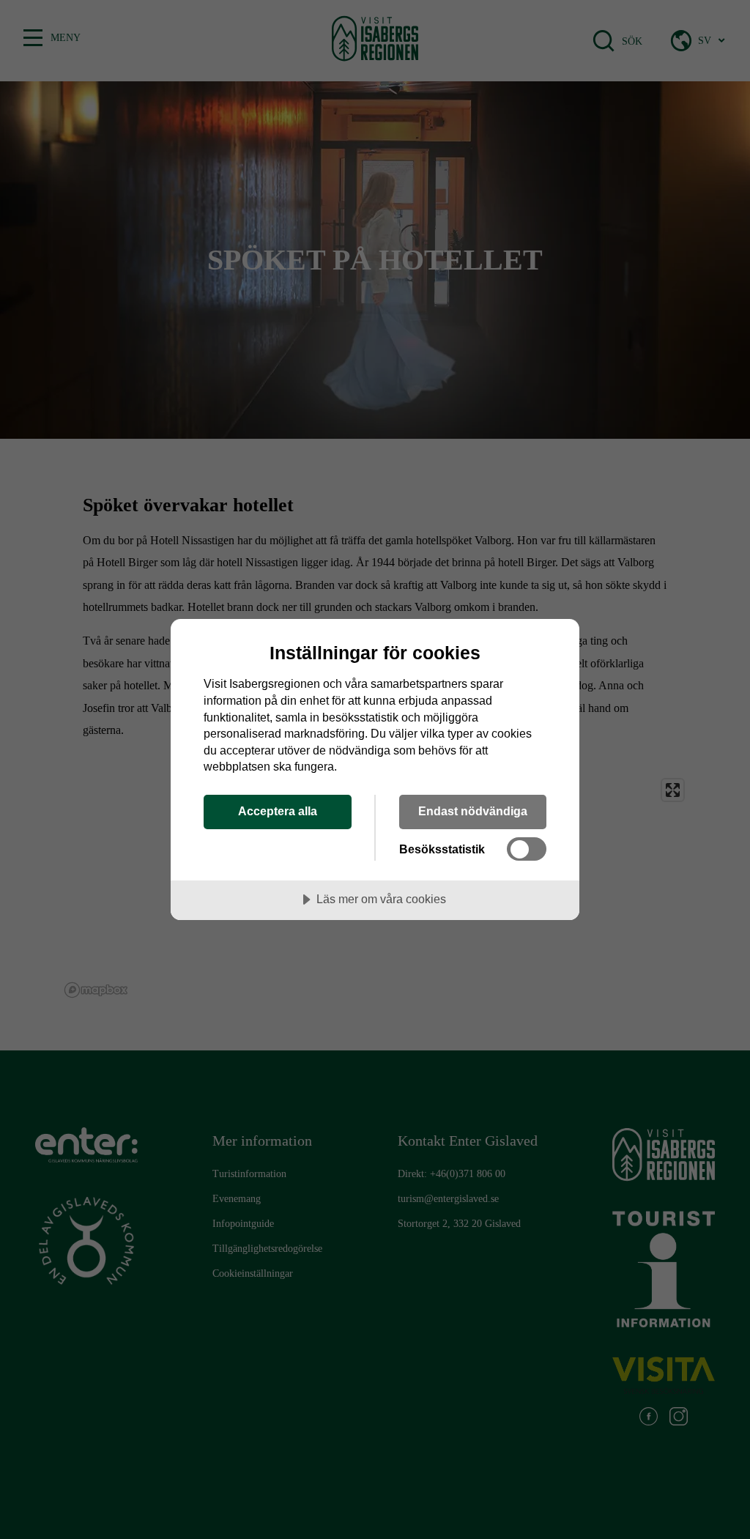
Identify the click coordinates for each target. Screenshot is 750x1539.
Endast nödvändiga (472, 810)
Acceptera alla (277, 810)
